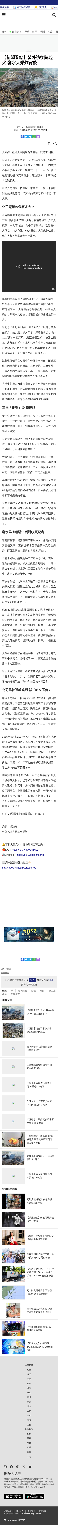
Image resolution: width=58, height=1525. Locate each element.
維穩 (33, 990)
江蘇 (4, 994)
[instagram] (5, 1466)
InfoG (29, 1393)
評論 (29, 1406)
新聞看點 (15, 994)
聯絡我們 (19, 1511)
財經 (29, 1388)
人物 (29, 1411)
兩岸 (50, 31)
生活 (29, 1415)
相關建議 (8, 1511)
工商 (29, 1456)
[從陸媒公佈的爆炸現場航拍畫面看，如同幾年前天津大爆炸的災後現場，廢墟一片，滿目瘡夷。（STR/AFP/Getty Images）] (29, 87)
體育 (29, 1438)
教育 (29, 1443)
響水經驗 (22, 990)
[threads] (17, 1466)
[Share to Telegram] (30, 136)
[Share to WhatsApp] (34, 136)
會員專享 (17, 31)
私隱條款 (43, 1511)
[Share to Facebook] (22, 136)
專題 (29, 1402)
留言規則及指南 (5, 972)
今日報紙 (29, 1365)
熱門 (34, 31)
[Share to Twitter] (26, 136)
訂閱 (50, 980)
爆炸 (42, 990)
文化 (29, 1424)
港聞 (42, 31)
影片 (29, 1370)
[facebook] (11, 1466)
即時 (26, 31)
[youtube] (30, 1466)
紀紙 (29, 1434)
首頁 (4, 31)
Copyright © (9, 1514)
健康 (29, 1420)
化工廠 (52, 990)
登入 (32, 980)
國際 (29, 1383)
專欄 (29, 1397)
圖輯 (29, 1452)
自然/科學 (29, 1429)
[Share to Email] (38, 136)
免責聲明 (31, 1511)
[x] (24, 1466)
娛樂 (29, 1447)
